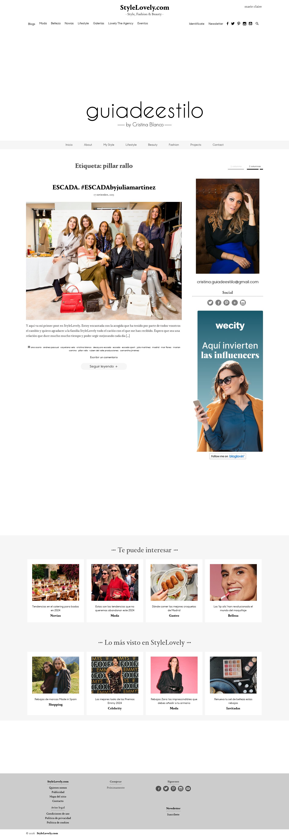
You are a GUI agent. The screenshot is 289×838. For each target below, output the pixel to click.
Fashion (174, 145)
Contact (218, 145)
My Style (108, 145)
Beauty (152, 145)
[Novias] (55, 599)
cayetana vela (68, 347)
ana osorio (36, 347)
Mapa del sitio (58, 796)
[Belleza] (233, 599)
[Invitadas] (233, 692)
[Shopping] (55, 692)
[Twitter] (233, 23)
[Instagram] (245, 23)
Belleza (56, 23)
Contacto (57, 801)
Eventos (143, 23)
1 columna (236, 166)
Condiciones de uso (57, 813)
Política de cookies (58, 822)
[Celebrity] (115, 692)
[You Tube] (251, 23)
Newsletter (216, 24)
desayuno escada (102, 347)
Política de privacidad (58, 818)
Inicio (69, 145)
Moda (43, 23)
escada (116, 347)
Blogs (31, 24)
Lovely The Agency (120, 23)
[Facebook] (227, 23)
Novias (69, 23)
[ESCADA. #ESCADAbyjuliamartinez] (104, 261)
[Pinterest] (239, 23)
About (88, 145)
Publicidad (58, 792)
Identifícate (196, 24)
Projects (195, 145)
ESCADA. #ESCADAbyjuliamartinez (104, 187)
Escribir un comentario (104, 357)
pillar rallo (83, 350)
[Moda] (115, 599)
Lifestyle (83, 23)
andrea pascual (51, 347)
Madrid (155, 347)
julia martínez (143, 347)
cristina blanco (84, 347)
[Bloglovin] (235, 303)
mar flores (166, 347)
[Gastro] (174, 599)
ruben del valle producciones (103, 350)
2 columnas (255, 166)
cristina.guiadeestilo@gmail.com (228, 281)
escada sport (128, 347)
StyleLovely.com (144, 7)
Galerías (98, 23)
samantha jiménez (129, 350)
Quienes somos (58, 787)
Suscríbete (173, 814)
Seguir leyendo (102, 366)
